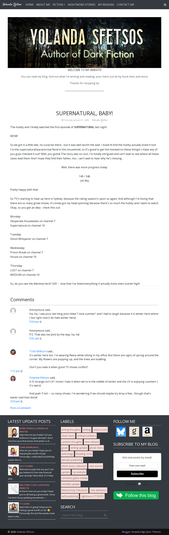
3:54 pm (15, 401)
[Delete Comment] (40, 321)
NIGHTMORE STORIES (81, 4)
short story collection (74, 466)
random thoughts (72, 442)
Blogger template (131, 531)
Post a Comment (20, 408)
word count (100, 429)
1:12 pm (15, 371)
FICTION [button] (58, 4)
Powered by (131, 484)
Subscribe (137, 473)
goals (65, 448)
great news (96, 448)
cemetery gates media (74, 478)
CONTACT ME (125, 4)
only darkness (98, 490)
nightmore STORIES (92, 496)
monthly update (71, 484)
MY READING (106, 4)
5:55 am (34, 338)
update (66, 472)
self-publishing (70, 496)
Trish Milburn (38, 351)
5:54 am (34, 321)
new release (92, 442)
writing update (79, 448)
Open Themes (153, 531)
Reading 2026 (84, 454)
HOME (30, 4)
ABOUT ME (43, 4)
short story (68, 436)
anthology (67, 454)
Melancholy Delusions (74, 490)
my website (79, 472)
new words (95, 466)
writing (87, 429)
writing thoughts (71, 429)
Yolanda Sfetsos (39, 377)
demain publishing (72, 460)
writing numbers (86, 436)
